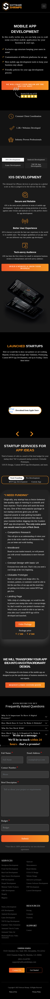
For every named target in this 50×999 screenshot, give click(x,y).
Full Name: (7, 752)
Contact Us (16, 970)
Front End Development (9, 869)
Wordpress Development (9, 865)
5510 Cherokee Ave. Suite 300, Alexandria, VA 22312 (24, 951)
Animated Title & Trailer (10, 928)
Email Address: (34, 752)
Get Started (34, 970)
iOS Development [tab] (13, 160)
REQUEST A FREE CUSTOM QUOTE (25, 685)
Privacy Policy (36, 992)
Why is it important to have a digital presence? (19, 717)
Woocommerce (31, 865)
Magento (4, 898)
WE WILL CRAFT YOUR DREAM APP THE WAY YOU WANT (25, 85)
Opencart (29, 862)
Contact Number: (9, 767)
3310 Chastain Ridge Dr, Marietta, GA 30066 (24, 955)
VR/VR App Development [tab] (36, 165)
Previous (18, 434)
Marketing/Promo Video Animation (9, 937)
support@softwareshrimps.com (24, 962)
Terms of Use (13, 992)
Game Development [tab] (13, 165)
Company (29, 914)
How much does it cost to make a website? (21, 723)
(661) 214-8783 (24, 959)
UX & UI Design (32, 872)
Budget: (5, 820)
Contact (29, 930)
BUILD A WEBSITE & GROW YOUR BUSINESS (25, 267)
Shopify (4, 894)
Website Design (31, 876)
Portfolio (29, 918)
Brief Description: (10, 782)
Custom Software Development (37, 883)
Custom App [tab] (36, 482)
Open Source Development (10, 876)
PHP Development (7, 880)
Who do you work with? (12, 728)
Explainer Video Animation (10, 925)
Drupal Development (8, 883)
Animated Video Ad (8, 932)
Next (32, 434)
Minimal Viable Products (10, 887)
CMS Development (8, 890)
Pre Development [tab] (33, 478)
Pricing (28, 910)
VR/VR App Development (10, 921)
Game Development (8, 918)
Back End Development (9, 872)
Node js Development (8, 907)
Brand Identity (31, 869)
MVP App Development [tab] (18, 482)
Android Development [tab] (36, 160)
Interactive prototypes (33, 880)
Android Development (9, 914)
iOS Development (7, 910)
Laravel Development (33, 890)
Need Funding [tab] (16, 478)
